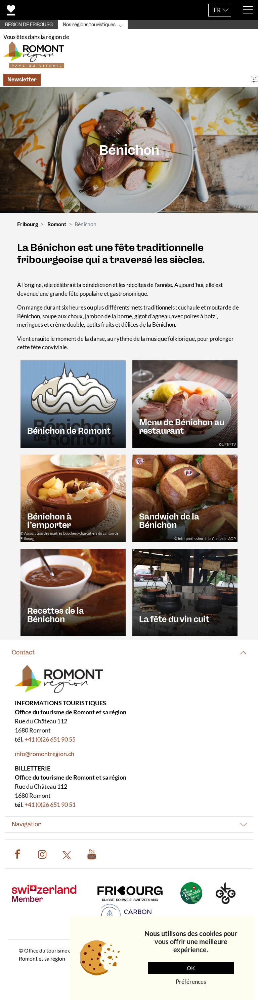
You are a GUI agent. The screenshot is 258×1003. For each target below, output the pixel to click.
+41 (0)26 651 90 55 (50, 739)
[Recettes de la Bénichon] (73, 591)
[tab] (129, 652)
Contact (23, 652)
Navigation (27, 824)
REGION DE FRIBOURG (29, 25)
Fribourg (27, 224)
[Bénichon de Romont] (73, 403)
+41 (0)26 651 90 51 (50, 804)
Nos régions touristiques (89, 25)
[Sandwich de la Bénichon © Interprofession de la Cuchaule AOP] (185, 497)
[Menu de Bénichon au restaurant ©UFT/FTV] (185, 403)
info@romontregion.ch (44, 753)
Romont (56, 224)
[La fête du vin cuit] (185, 591)
